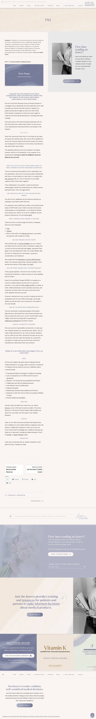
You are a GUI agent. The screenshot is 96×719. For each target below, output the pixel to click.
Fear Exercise (35, 501)
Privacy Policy (43, 716)
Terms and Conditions (54, 716)
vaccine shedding (24, 243)
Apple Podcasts (19, 435)
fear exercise (9, 179)
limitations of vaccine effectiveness (29, 259)
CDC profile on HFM (27, 285)
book (22, 364)
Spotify (9, 435)
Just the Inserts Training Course (20, 62)
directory (8, 408)
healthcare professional (12, 321)
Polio (7, 228)
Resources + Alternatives (16, 495)
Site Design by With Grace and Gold (29, 716)
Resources (25, 233)
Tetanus (8, 231)
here (6, 251)
